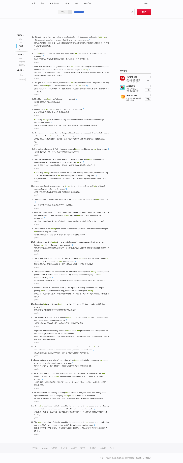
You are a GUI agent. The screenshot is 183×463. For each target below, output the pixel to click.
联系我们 (93, 448)
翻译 (42, 3)
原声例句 (20, 54)
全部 (20, 39)
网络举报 (113, 448)
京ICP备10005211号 (144, 458)
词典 (33, 3)
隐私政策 (115, 458)
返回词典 (22, 79)
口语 (20, 42)
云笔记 (66, 3)
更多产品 (87, 3)
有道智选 (54, 448)
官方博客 (64, 448)
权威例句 (20, 70)
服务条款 (121, 458)
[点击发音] (89, 40)
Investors (44, 448)
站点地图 (103, 448)
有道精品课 (54, 3)
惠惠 (77, 3)
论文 (20, 49)
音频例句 (22, 62)
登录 (146, 3)
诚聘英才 (83, 448)
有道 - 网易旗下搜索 (42, 12)
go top (21, 74)
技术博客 (74, 448)
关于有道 (35, 448)
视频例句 (22, 65)
